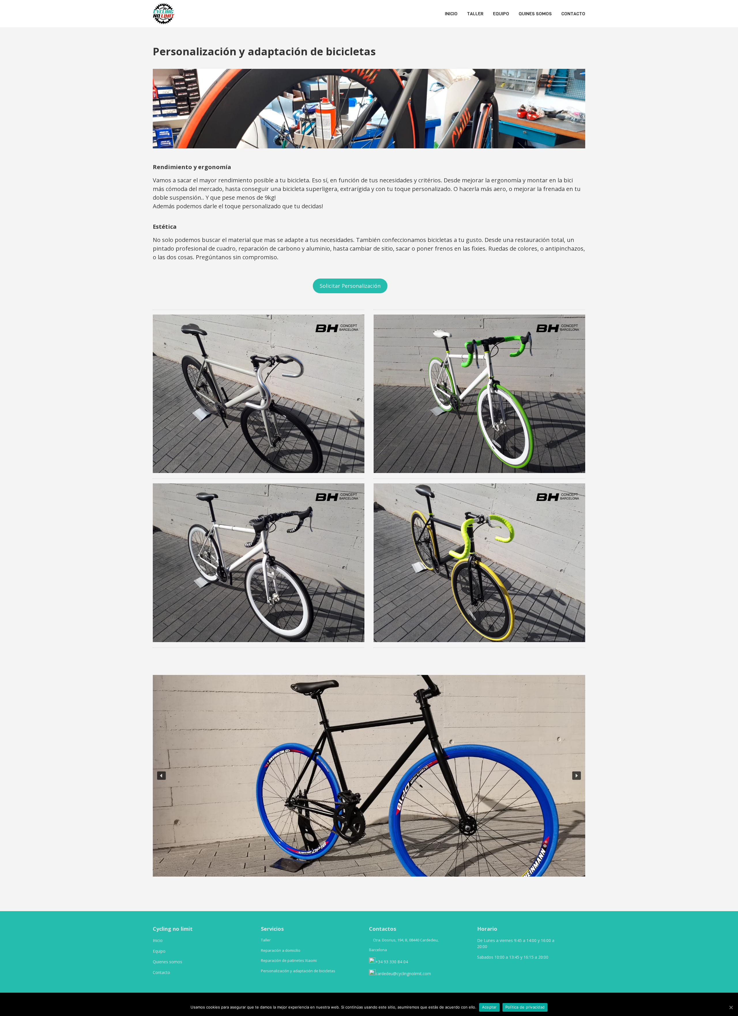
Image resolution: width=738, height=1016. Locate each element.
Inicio (158, 940)
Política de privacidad (525, 1007)
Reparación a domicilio (280, 950)
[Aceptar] (731, 1007)
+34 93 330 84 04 (392, 961)
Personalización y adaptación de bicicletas (298, 970)
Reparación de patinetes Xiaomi (289, 960)
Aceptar (489, 1007)
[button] (161, 775)
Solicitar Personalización (350, 285)
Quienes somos (167, 961)
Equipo (159, 951)
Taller (266, 940)
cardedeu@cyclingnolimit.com (403, 973)
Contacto (161, 972)
